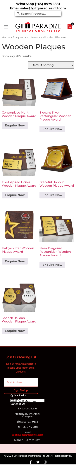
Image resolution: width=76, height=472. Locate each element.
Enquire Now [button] (15, 125)
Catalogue (17, 400)
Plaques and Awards (26, 37)
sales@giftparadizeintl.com (27, 434)
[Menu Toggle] (6, 27)
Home (6, 37)
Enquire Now (52, 129)
